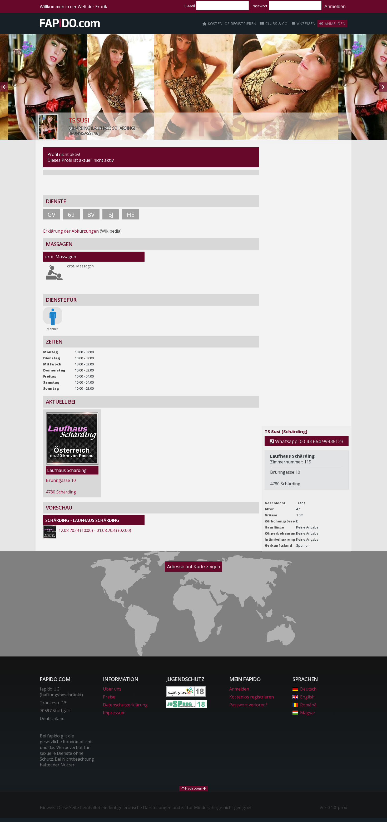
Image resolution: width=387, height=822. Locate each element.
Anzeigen (305, 23)
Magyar (307, 713)
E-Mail (189, 5)
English (307, 697)
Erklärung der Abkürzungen (71, 231)
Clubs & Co (275, 23)
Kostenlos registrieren (231, 23)
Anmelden (335, 6)
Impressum (114, 713)
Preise (109, 697)
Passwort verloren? (248, 705)
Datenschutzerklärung (125, 705)
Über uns (112, 689)
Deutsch (308, 689)
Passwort (259, 5)
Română (308, 705)
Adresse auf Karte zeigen (193, 566)
